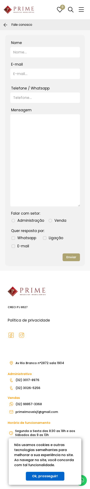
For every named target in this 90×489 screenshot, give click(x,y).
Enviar (71, 257)
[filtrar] (70, 9)
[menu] (81, 10)
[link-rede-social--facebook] (11, 335)
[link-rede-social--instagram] (21, 335)
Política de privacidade (29, 320)
